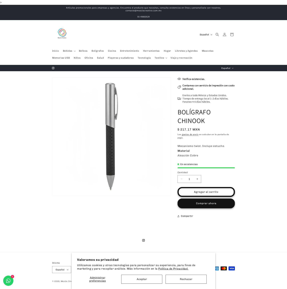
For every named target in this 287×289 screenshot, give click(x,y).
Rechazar (186, 279)
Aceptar (142, 279)
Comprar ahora (206, 203)
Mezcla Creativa (69, 281)
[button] (69, 50)
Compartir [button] (187, 216)
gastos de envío (190, 134)
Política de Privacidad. (173, 268)
